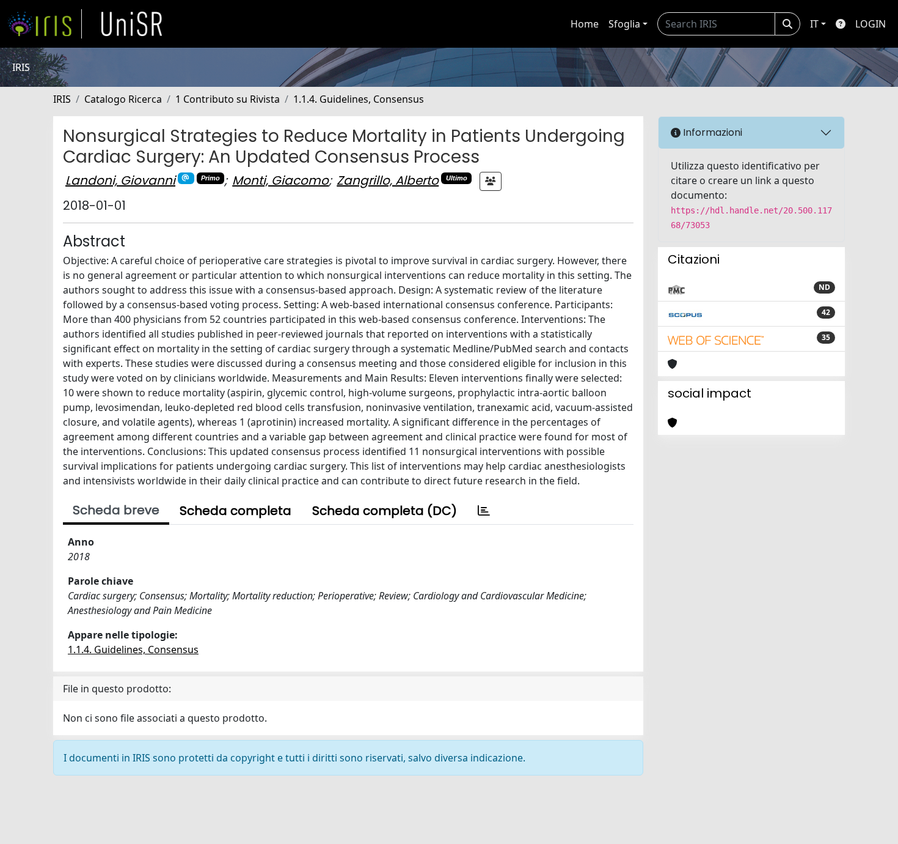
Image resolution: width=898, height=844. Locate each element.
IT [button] (814, 24)
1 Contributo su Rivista (227, 99)
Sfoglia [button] (624, 24)
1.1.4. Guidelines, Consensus (358, 99)
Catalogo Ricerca (123, 99)
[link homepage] (44, 24)
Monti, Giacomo (280, 180)
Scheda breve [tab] (116, 510)
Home (585, 24)
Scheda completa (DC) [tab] (384, 510)
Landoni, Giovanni (120, 180)
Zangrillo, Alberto (388, 180)
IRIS (62, 99)
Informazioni (711, 132)
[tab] (483, 511)
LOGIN (870, 24)
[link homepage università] (132, 24)
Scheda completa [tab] (235, 510)
